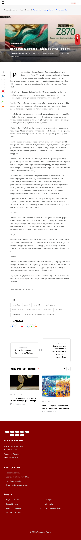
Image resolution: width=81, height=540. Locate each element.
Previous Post (22, 347)
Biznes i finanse (16, 394)
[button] (65, 369)
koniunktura (16, 305)
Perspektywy (38, 305)
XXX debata (58, 310)
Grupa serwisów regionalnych (17, 485)
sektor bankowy (17, 310)
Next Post (60, 343)
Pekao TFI (27, 305)
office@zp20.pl (14, 457)
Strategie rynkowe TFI (33, 310)
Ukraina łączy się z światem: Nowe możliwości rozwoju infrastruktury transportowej (59, 351)
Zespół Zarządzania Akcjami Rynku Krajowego (39, 314)
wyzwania (47, 310)
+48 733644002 (15, 454)
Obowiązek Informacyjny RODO (17, 477)
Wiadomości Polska (19, 53)
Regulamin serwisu (13, 473)
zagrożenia (16, 314)
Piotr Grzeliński (51, 305)
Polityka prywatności (13, 481)
